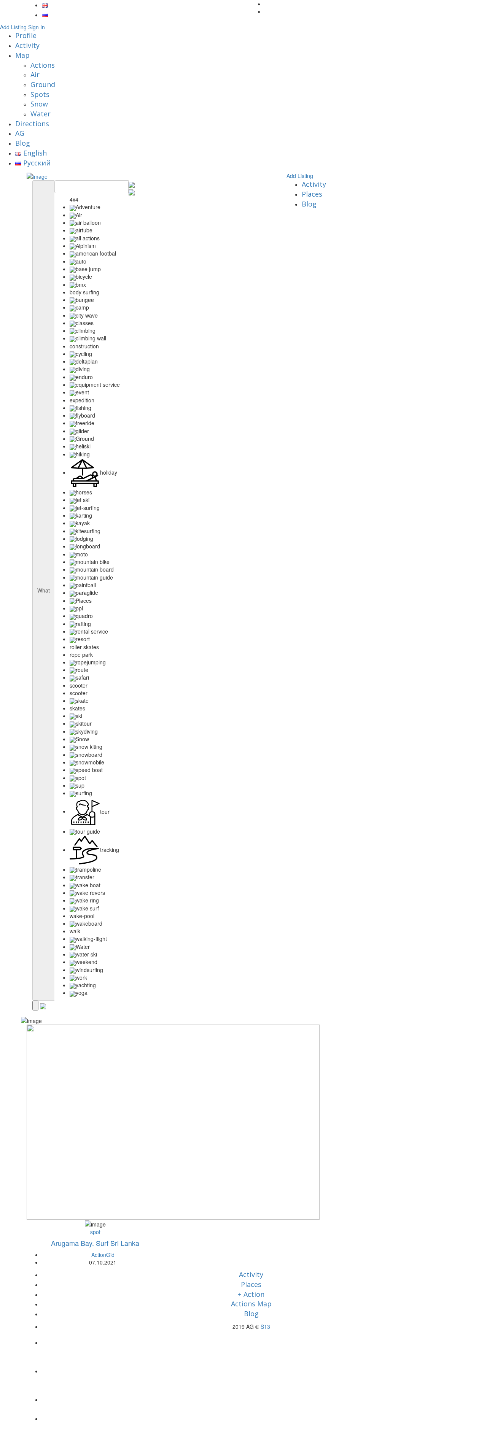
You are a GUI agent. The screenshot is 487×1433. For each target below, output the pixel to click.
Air (35, 74)
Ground (42, 84)
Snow (39, 103)
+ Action (251, 1294)
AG (19, 133)
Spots (39, 94)
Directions (32, 123)
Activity (27, 45)
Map (22, 55)
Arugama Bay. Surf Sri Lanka (95, 1243)
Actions (42, 65)
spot (95, 1232)
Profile (26, 35)
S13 (265, 1326)
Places (312, 194)
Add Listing (13, 27)
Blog (22, 143)
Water (40, 113)
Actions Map (251, 1303)
